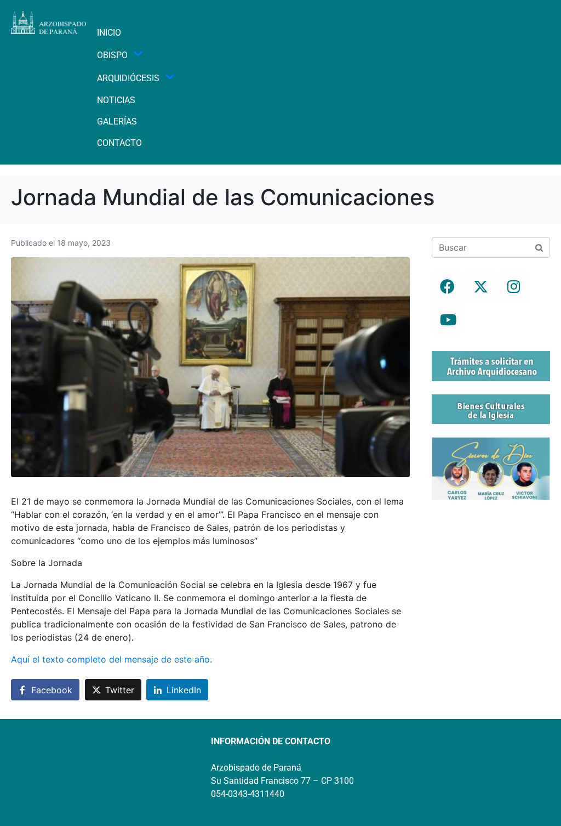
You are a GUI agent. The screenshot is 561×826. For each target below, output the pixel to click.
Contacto (119, 143)
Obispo (112, 55)
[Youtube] (447, 319)
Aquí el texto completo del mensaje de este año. (111, 659)
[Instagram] (514, 286)
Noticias (116, 100)
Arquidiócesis (128, 78)
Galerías (117, 121)
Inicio (109, 32)
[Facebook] (447, 286)
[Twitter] (480, 286)
